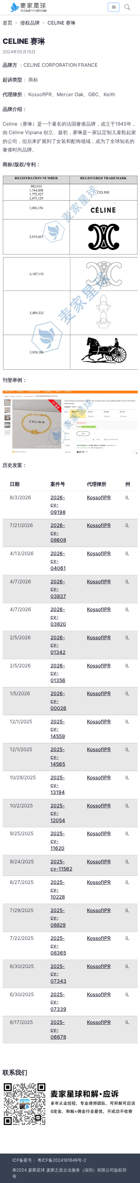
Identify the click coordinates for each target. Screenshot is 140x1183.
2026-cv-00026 (58, 700)
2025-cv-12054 (57, 813)
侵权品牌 (30, 23)
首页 (7, 23)
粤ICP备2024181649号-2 (61, 1160)
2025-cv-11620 (57, 840)
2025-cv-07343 (58, 973)
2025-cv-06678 (58, 1029)
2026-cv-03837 (58, 588)
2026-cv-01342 (57, 644)
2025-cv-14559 (57, 728)
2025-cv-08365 (58, 945)
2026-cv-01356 (57, 672)
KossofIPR (99, 497)
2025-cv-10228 (57, 889)
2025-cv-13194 (57, 784)
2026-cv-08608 (58, 532)
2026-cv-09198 (57, 504)
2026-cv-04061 (58, 560)
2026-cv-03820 (58, 616)
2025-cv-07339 (58, 1001)
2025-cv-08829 (58, 917)
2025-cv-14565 (57, 756)
